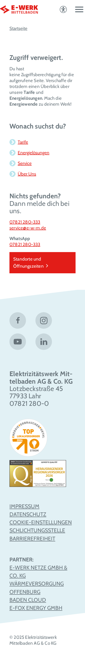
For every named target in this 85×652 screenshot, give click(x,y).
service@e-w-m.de (27, 228)
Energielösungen (33, 152)
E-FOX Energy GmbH (35, 608)
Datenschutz (27, 514)
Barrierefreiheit (32, 538)
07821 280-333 (24, 222)
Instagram (43, 320)
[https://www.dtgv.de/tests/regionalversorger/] (37, 475)
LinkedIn (43, 341)
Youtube (17, 341)
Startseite (18, 28)
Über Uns (27, 174)
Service (25, 163)
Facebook (17, 320)
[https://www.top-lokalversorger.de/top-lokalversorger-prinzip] (30, 439)
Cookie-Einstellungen (40, 522)
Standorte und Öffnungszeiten (28, 262)
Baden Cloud (27, 600)
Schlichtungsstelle (37, 530)
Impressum (24, 506)
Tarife (23, 142)
